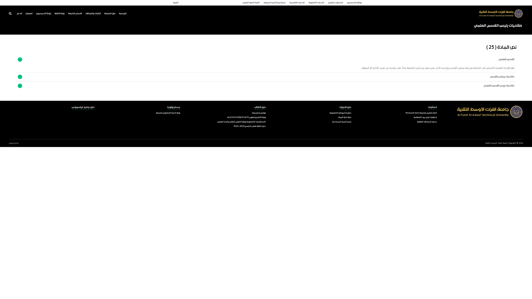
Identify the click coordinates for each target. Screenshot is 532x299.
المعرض (29, 13)
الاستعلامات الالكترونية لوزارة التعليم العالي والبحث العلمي (241, 122)
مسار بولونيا (173, 107)
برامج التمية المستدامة (341, 122)
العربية (175, 3)
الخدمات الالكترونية (316, 3)
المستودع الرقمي (335, 3)
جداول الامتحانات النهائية (427, 122)
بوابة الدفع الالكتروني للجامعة (168, 113)
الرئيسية (122, 13)
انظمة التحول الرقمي (251, 3)
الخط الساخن (13, 143)
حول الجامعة (110, 13)
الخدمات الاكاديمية (297, 3)
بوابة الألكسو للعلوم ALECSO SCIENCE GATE (246, 117)
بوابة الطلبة (59, 13)
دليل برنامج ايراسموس (83, 107)
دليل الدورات (345, 107)
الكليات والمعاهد (93, 13)
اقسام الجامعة (75, 13)
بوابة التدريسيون (43, 13)
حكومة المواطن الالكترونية (340, 113)
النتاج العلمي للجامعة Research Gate (421, 113)
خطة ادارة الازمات (344, 117)
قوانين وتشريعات (259, 113)
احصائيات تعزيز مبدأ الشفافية (425, 117)
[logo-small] (501, 13)
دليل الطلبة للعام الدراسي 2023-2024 (250, 126)
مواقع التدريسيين (354, 3)
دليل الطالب (260, 107)
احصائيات (432, 107)
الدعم (19, 13)
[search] (10, 13)
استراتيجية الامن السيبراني (275, 3)
